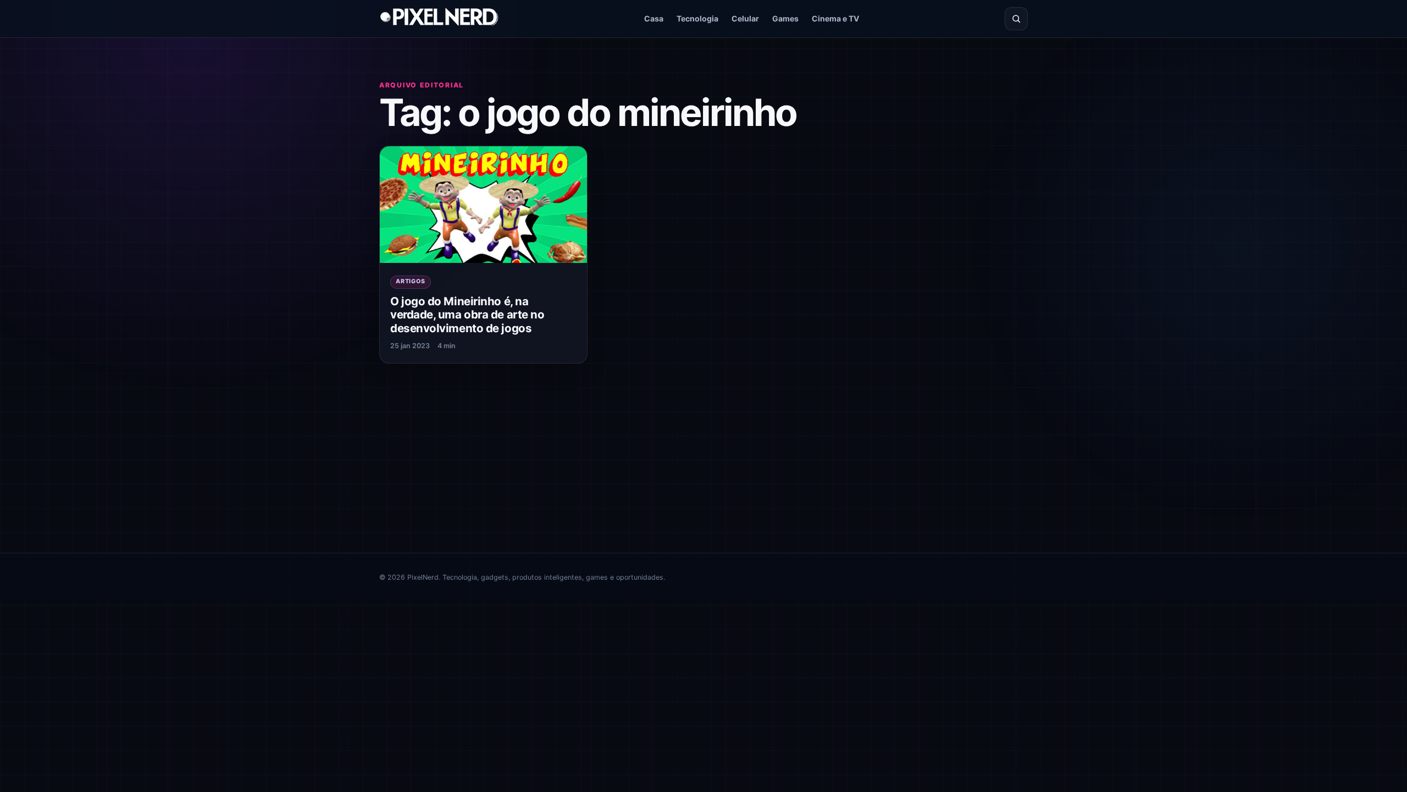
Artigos (410, 281)
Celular (745, 18)
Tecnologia (697, 18)
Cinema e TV (836, 18)
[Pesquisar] (1016, 18)
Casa (653, 18)
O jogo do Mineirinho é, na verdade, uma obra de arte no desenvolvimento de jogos (467, 314)
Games (785, 18)
